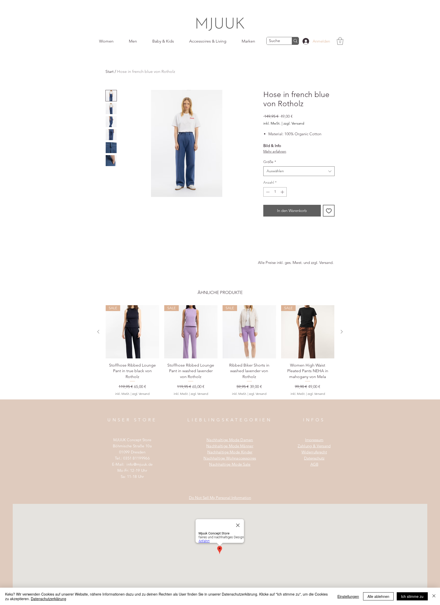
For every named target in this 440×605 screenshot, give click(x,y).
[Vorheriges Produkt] (98, 332)
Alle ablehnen (378, 596)
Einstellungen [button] (348, 596)
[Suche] (295, 41)
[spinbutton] (275, 191)
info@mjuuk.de (140, 464)
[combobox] (299, 171)
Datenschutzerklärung (48, 598)
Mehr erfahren (274, 151)
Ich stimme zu (412, 596)
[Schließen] (434, 596)
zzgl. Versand (293, 123)
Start (109, 71)
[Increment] (283, 191)
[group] (220, 352)
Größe (269, 161)
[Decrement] (267, 191)
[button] (340, 41)
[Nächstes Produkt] (342, 332)
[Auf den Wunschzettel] (329, 211)
